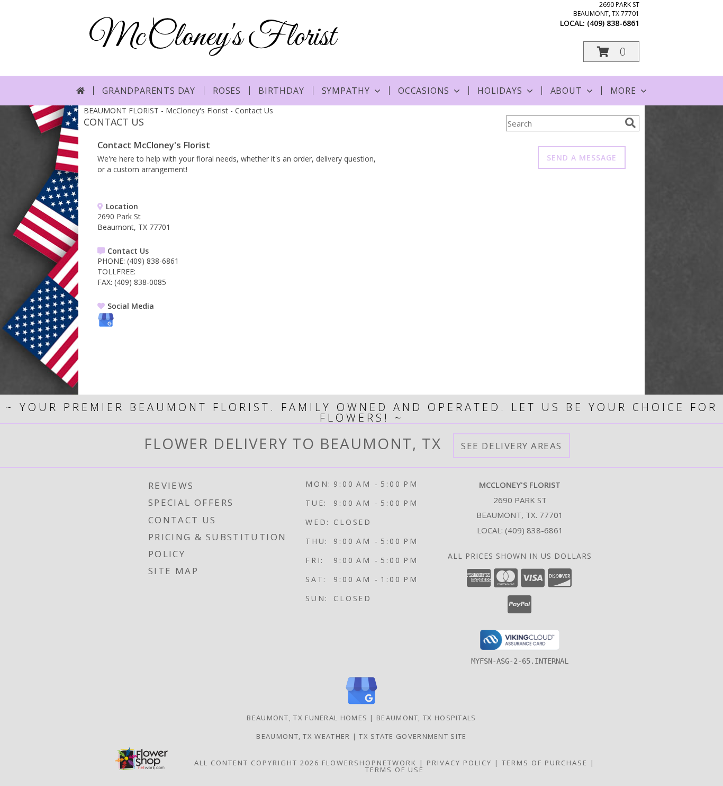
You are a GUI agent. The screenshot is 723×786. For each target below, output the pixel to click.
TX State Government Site (412, 736)
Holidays (499, 90)
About (566, 90)
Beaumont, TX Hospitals (426, 717)
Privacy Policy (459, 762)
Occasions (423, 90)
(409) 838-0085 (140, 282)
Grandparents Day (148, 90)
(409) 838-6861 (613, 23)
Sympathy (346, 90)
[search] (630, 123)
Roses (227, 90)
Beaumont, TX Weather (303, 736)
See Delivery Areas (511, 446)
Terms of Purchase (545, 762)
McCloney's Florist (212, 37)
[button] (611, 51)
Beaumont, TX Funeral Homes (307, 717)
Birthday (281, 90)
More (623, 90)
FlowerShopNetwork (369, 762)
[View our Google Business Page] (105, 325)
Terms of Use (394, 769)
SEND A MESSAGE (582, 158)
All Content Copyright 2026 (256, 762)
